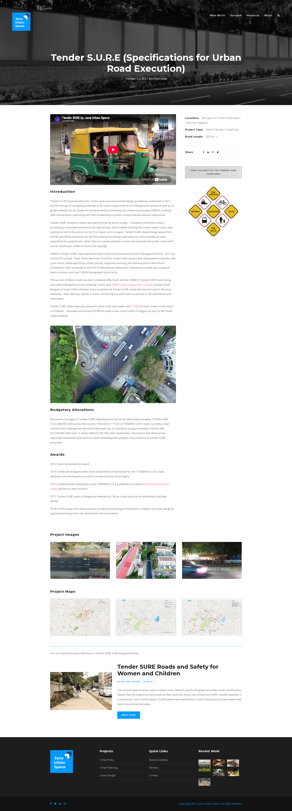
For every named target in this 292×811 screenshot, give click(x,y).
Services (153, 767)
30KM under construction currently (132, 284)
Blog (150, 681)
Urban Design (108, 775)
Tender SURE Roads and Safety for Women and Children (167, 670)
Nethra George (131, 681)
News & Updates (158, 760)
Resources (253, 15)
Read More (129, 715)
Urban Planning (109, 767)
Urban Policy (107, 760)
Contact (153, 775)
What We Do (217, 15)
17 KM (135, 306)
